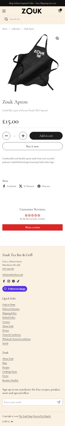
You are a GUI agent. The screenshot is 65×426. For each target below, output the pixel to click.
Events (5, 375)
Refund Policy (8, 317)
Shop (4, 362)
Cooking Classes (9, 371)
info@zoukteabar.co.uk (12, 274)
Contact (6, 321)
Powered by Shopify (42, 416)
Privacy (5, 330)
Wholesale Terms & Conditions (16, 338)
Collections (15, 29)
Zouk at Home (8, 304)
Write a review (32, 227)
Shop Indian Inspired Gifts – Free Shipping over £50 (32, 3)
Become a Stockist (10, 380)
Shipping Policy (9, 313)
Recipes (5, 367)
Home (4, 29)
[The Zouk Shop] (31, 11)
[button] (59, 11)
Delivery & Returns (11, 308)
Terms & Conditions (11, 334)
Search (5, 343)
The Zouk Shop (25, 416)
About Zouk (7, 326)
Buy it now (32, 146)
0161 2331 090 (8, 268)
